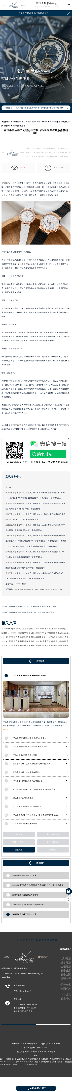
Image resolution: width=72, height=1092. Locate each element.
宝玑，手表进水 (18, 842)
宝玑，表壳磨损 (53, 842)
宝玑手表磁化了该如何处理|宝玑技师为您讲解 (31, 764)
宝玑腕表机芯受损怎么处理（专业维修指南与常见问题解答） (33, 606)
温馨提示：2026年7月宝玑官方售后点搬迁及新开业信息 (24, 633)
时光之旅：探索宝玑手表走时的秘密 (28, 781)
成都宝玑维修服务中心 (15, 573)
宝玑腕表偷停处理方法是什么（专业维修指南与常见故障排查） (39, 815)
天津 (44, 122)
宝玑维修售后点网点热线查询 (25, 823)
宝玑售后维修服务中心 (30, 1044)
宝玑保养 (53, 850)
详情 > (6, 729)
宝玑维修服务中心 (18, 122)
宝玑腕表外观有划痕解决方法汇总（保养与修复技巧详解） (32, 612)
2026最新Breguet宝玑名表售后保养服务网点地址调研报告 (25, 629)
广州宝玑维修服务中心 (15, 536)
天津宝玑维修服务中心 (15, 562)
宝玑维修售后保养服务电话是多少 (27, 806)
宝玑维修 (7, 183)
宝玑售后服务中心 (46, 3)
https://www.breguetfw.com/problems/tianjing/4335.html (38, 589)
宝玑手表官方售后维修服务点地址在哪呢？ (30, 675)
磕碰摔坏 (66, 978)
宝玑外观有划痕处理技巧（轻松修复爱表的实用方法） (35, 789)
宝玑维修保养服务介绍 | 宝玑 (25, 755)
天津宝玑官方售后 (16, 425)
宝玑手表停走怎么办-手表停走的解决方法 (30, 747)
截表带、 (66, 998)
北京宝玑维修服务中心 (15, 493)
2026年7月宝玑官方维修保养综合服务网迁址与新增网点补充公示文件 (30, 637)
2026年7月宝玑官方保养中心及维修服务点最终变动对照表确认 (27, 645)
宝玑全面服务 (65, 949)
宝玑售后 (19, 834)
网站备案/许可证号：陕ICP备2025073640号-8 (36, 1052)
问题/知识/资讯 (34, 122)
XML (36, 1056)
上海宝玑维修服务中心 (15, 514)
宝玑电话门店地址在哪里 (23, 798)
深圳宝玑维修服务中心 (15, 552)
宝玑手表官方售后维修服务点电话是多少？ (30, 738)
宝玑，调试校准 (53, 834)
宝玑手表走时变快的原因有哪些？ (27, 772)
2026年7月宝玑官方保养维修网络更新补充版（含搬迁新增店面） (28, 641)
